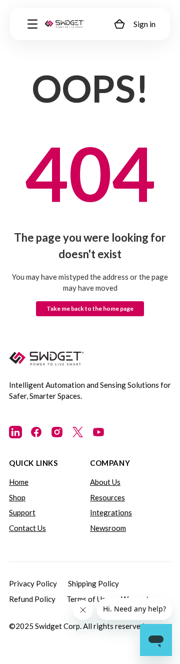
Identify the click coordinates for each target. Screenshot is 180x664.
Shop (17, 497)
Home (18, 481)
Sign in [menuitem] (145, 24)
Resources (107, 497)
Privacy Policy (33, 583)
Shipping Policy (93, 583)
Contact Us (27, 527)
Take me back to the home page (90, 308)
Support (22, 512)
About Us (105, 481)
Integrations (111, 512)
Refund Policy (32, 598)
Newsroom (108, 527)
